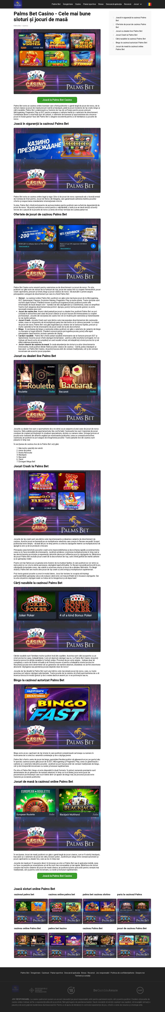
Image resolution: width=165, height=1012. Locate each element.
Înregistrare (68, 4)
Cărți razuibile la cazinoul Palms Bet (131, 39)
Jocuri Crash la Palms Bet (126, 35)
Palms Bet (56, 4)
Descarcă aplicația (114, 4)
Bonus (101, 4)
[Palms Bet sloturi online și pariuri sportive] (18, 4)
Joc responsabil (102, 973)
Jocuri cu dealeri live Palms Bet (129, 31)
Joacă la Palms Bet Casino (57, 99)
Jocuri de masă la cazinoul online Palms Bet (129, 48)
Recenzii (127, 4)
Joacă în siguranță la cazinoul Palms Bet (131, 19)
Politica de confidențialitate (122, 973)
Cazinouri (45, 973)
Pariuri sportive (89, 4)
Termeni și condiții (82, 976)
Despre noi (140, 973)
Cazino (78, 4)
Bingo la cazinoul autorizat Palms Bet (131, 42)
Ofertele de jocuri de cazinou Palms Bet (131, 25)
